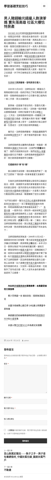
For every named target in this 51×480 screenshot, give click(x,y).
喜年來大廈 (11, 190)
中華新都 (24, 190)
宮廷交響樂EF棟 (21, 49)
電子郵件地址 (10, 408)
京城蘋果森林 (20, 285)
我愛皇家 (41, 239)
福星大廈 (24, 249)
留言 (6, 364)
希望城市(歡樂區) (12, 59)
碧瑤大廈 (8, 121)
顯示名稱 (8, 397)
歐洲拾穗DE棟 (32, 56)
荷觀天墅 (10, 118)
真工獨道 (34, 223)
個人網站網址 (9, 419)
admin (26, 340)
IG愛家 (13, 318)
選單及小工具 (44, 6)
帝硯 (37, 154)
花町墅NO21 (21, 325)
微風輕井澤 (17, 256)
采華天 (15, 135)
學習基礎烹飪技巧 (16, 6)
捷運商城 (28, 66)
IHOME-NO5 (14, 33)
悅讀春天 (12, 82)
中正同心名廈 (29, 200)
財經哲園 (34, 203)
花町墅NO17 (13, 203)
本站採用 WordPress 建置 (13, 477)
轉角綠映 (24, 217)
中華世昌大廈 (30, 262)
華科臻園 (30, 253)
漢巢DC (15, 148)
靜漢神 (29, 33)
